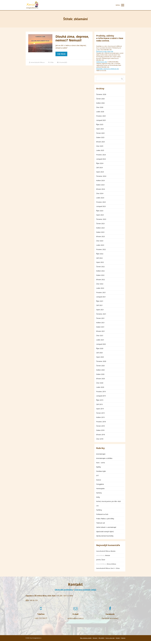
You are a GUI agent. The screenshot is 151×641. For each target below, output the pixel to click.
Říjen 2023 (99, 211)
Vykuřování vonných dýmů (105, 532)
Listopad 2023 (101, 206)
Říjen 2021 (99, 301)
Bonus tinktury (111, 564)
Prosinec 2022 (101, 249)
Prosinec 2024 (101, 155)
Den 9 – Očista (115, 568)
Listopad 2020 (101, 344)
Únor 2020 (99, 383)
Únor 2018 (99, 439)
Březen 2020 (100, 379)
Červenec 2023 (101, 219)
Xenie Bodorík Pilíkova (37, 62)
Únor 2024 (99, 193)
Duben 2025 (100, 137)
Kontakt (118, 638)
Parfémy (99, 510)
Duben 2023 (100, 232)
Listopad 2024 (101, 159)
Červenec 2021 (101, 314)
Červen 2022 (100, 267)
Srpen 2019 (100, 409)
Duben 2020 (100, 374)
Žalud (103, 560)
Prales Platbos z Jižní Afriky (105, 519)
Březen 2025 (100, 142)
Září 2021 (99, 305)
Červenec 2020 (101, 361)
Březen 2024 (100, 189)
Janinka (98, 560)
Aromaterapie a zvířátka (104, 458)
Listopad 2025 (101, 120)
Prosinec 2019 (101, 391)
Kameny (99, 493)
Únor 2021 (99, 335)
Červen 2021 (100, 318)
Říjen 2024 (99, 163)
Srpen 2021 (100, 310)
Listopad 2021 (101, 297)
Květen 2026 (100, 103)
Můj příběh (101, 638)
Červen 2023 (100, 223)
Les (97, 506)
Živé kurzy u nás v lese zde (104, 51)
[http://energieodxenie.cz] (32, 5)
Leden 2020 (100, 387)
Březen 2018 (100, 435)
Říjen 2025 (99, 124)
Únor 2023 (99, 241)
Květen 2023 (100, 228)
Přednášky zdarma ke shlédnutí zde (107, 69)
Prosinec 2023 (101, 202)
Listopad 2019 (101, 396)
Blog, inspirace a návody (85, 638)
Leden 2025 (100, 150)
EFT (97, 476)
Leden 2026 (100, 112)
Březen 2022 (100, 279)
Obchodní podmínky (64, 589)
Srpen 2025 (100, 129)
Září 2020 (99, 353)
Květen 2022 (100, 271)
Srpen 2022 (100, 262)
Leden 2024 (100, 198)
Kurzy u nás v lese (110, 638)
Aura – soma (100, 463)
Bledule (113, 551)
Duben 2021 (100, 327)
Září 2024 (99, 167)
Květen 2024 (100, 180)
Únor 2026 (99, 107)
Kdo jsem (95, 638)
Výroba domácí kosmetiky (104, 536)
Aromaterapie (100, 454)
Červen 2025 (100, 133)
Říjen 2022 (99, 254)
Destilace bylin (101, 471)
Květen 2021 (100, 323)
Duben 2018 (100, 430)
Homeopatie (100, 488)
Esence (98, 480)
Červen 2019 (100, 413)
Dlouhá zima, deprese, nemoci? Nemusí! (72, 38)
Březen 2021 (100, 331)
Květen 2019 (100, 417)
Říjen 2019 (99, 400)
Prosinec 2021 (101, 292)
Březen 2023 (100, 236)
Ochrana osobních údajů (85, 589)
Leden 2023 (100, 245)
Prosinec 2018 (101, 422)
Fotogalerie (100, 484)
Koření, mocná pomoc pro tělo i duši (108, 501)
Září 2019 (99, 404)
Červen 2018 (100, 426)
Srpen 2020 (100, 357)
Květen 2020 (100, 370)
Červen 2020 (100, 366)
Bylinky (98, 467)
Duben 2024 (100, 185)
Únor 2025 (99, 146)
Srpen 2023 (100, 215)
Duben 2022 (100, 275)
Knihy (98, 497)
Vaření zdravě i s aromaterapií (106, 527)
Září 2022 (99, 258)
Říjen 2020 (99, 348)
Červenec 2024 (101, 176)
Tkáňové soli (100, 523)
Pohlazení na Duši (102, 514)
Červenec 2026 (101, 94)
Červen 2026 (100, 99)
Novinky (123, 638)
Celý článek (61, 54)
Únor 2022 (99, 284)
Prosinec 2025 (101, 116)
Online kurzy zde (101, 62)
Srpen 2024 (100, 172)
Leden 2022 (100, 288)
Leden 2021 (100, 340)
